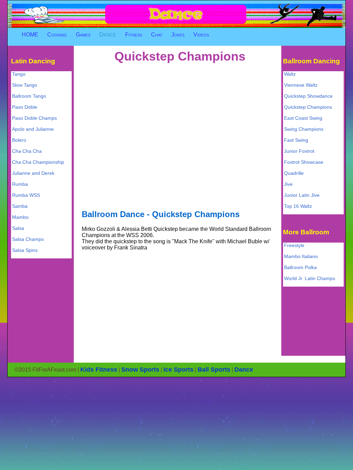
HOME (30, 35)
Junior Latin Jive (302, 195)
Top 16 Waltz (298, 206)
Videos (201, 35)
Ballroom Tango (29, 96)
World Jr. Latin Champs (309, 278)
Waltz (290, 74)
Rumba (20, 184)
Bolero (19, 140)
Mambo (20, 217)
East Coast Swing (303, 118)
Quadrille (294, 173)
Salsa (18, 228)
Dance (107, 34)
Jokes (177, 35)
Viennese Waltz (300, 85)
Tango (19, 74)
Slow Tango (24, 85)
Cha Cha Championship (38, 162)
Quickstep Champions (308, 107)
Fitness (133, 35)
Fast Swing (296, 140)
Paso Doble (24, 107)
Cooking (57, 35)
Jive (288, 184)
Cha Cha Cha (27, 151)
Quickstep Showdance (308, 96)
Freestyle (294, 245)
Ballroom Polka (300, 267)
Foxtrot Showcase (303, 162)
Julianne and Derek (33, 173)
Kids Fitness (98, 369)
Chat (156, 35)
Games (83, 35)
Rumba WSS (26, 195)
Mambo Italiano (301, 256)
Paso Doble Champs (34, 118)
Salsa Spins (25, 250)
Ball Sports (214, 369)
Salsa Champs (28, 239)
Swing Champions (303, 129)
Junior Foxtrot (299, 151)
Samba (20, 206)
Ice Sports (178, 369)
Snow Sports (140, 369)
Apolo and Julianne (33, 129)
